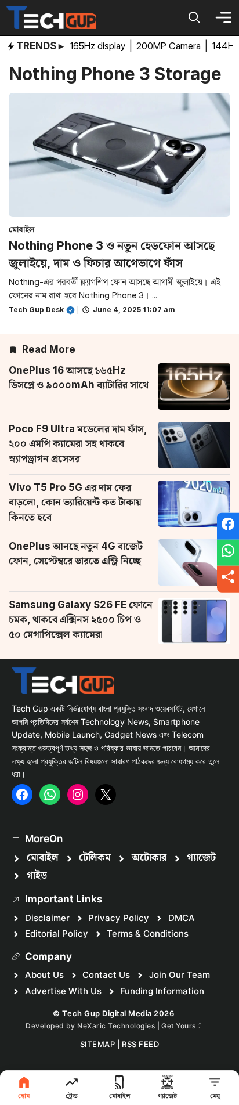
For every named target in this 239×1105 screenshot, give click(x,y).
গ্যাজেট (201, 858)
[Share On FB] (228, 526)
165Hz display (99, 46)
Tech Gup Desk (36, 309)
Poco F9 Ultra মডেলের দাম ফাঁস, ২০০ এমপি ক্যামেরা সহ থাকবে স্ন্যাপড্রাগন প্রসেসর (78, 443)
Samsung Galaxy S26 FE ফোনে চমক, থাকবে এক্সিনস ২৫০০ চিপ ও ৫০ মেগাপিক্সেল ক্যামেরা (81, 619)
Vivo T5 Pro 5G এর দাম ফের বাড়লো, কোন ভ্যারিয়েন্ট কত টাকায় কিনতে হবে (75, 502)
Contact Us (106, 974)
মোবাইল (22, 229)
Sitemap (97, 1044)
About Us (44, 974)
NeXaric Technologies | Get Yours (137, 1025)
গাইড (37, 876)
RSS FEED (140, 1044)
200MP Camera (169, 46)
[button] (194, 17)
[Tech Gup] (51, 17)
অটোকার (149, 858)
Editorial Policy (56, 933)
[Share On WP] (228, 552)
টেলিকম (95, 858)
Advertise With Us (63, 990)
